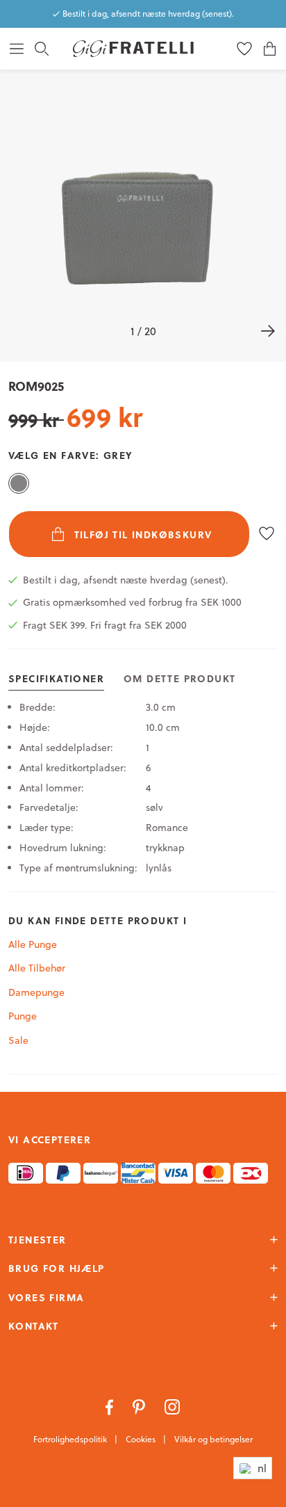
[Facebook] (111, 1405)
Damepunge (36, 992)
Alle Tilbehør (36, 968)
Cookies (142, 1439)
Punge (22, 1016)
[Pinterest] (140, 1405)
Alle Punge (32, 944)
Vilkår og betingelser (213, 1439)
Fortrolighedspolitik (71, 1439)
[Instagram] (172, 1405)
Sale (18, 1040)
